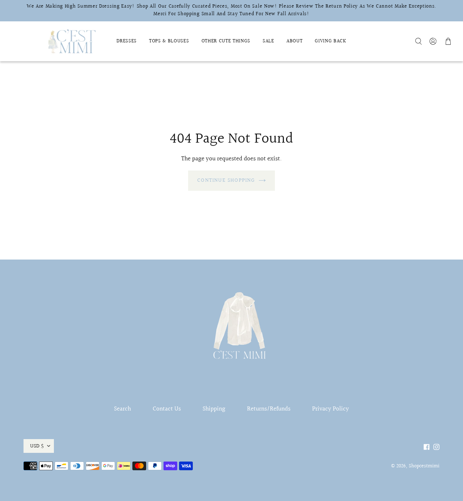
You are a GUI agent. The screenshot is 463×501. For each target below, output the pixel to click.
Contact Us (167, 409)
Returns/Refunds (268, 409)
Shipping (214, 409)
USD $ (37, 446)
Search (122, 409)
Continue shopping (226, 180)
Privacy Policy (330, 409)
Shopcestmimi (424, 466)
